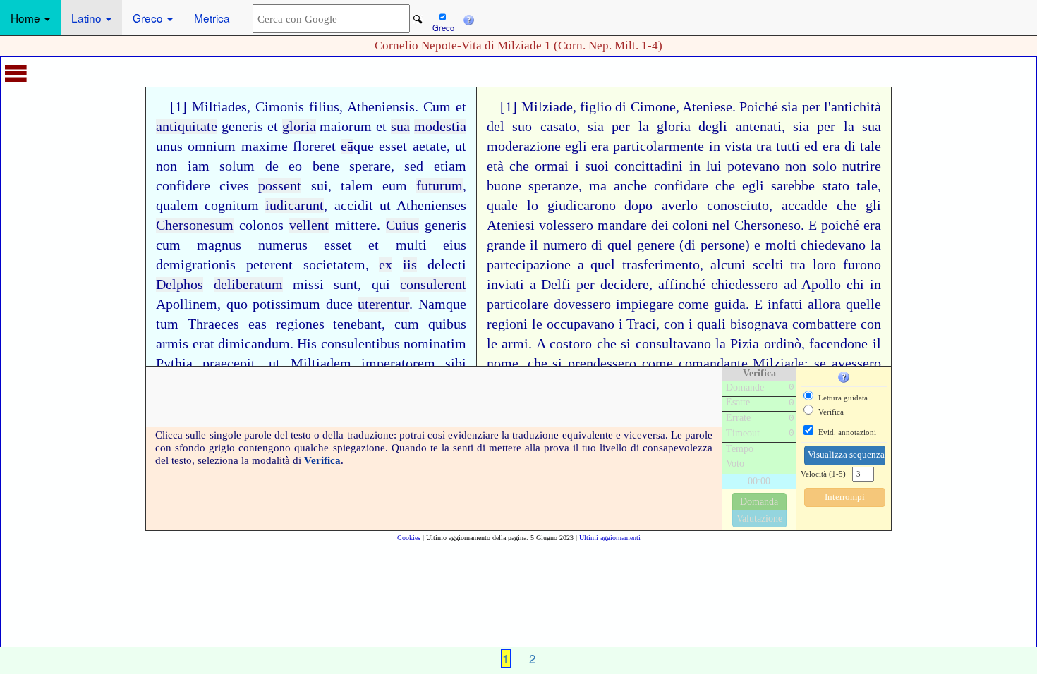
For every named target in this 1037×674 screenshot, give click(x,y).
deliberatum (248, 284)
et (461, 106)
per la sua (849, 126)
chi (855, 284)
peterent (269, 264)
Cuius (402, 225)
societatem (334, 264)
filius (324, 106)
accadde (804, 205)
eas (257, 324)
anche (630, 185)
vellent (309, 225)
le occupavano (573, 324)
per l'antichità (841, 106)
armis (172, 343)
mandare (622, 225)
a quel (597, 264)
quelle (863, 304)
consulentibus (360, 343)
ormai (552, 166)
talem (357, 185)
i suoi (592, 166)
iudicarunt (294, 205)
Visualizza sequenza (846, 455)
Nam (432, 304)
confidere (183, 185)
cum (168, 245)
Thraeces (213, 324)
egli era (587, 146)
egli (753, 185)
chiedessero (744, 284)
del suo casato (531, 126)
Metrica (212, 17)
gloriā (299, 126)
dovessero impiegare (614, 304)
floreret (314, 146)
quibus (447, 324)
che (519, 166)
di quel (611, 245)
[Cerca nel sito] (418, 19)
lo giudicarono (571, 205)
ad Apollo (813, 284)
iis (410, 264)
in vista (730, 146)
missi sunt (325, 284)
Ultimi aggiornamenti (610, 537)
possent (279, 185)
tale (867, 185)
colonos (261, 225)
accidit (353, 205)
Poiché (758, 106)
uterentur (383, 304)
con (674, 324)
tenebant (357, 324)
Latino (87, 17)
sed (413, 166)
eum (394, 185)
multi (411, 245)
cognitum (232, 205)
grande (506, 245)
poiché (840, 225)
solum (237, 166)
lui (714, 166)
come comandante (695, 363)
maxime (264, 146)
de (272, 166)
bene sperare (352, 166)
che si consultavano (654, 343)
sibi (455, 363)
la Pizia (737, 343)
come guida (712, 304)
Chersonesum (195, 225)
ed (811, 146)
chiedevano (833, 245)
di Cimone (645, 106)
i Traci (638, 324)
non (166, 166)
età (495, 166)
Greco (149, 17)
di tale (862, 146)
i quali (707, 324)
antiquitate (186, 126)
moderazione (524, 146)
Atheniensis (381, 106)
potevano (753, 166)
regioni (507, 324)
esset (393, 146)
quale (502, 205)
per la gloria (651, 126)
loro (824, 264)
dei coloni (680, 225)
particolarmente (658, 146)
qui (381, 284)
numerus (283, 245)
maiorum (346, 126)
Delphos (179, 284)
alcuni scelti (747, 264)
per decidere (612, 284)
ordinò (782, 343)
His (307, 343)
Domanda (759, 501)
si (557, 363)
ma (598, 185)
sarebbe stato (810, 185)
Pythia (174, 363)
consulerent (433, 284)
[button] (468, 18)
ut (460, 146)
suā (400, 126)
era (831, 146)
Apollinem (186, 304)
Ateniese (707, 106)
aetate (430, 146)
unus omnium (196, 146)
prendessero (602, 363)
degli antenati (739, 126)
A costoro (564, 343)
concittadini (648, 166)
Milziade (778, 363)
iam (199, 166)
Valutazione (759, 518)
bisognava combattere (793, 324)
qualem (177, 205)
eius (454, 245)
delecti (446, 264)
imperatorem (398, 363)
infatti (785, 304)
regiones (300, 324)
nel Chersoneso (756, 225)
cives (234, 185)
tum (167, 324)
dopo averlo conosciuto (696, 205)
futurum (439, 185)
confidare (681, 185)
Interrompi (845, 497)
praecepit (228, 363)
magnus (219, 245)
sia (790, 106)
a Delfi (550, 284)
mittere (356, 225)
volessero (566, 225)
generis (242, 126)
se (820, 363)
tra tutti (778, 146)
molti (780, 245)
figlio (596, 106)
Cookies (408, 537)
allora (824, 304)
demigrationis (196, 264)
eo (295, 166)
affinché (681, 284)
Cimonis (279, 106)
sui (319, 185)
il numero (558, 245)
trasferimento (661, 264)
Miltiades (219, 106)
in (695, 166)
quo (237, 304)
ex (385, 264)
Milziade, (548, 106)
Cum (437, 106)
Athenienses (431, 205)
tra (798, 264)
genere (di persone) (693, 245)
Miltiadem (321, 363)
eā (347, 146)
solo (825, 166)
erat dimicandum (241, 343)
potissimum (286, 304)
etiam (450, 166)
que (363, 146)
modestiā (440, 126)
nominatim (435, 343)
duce (339, 304)
